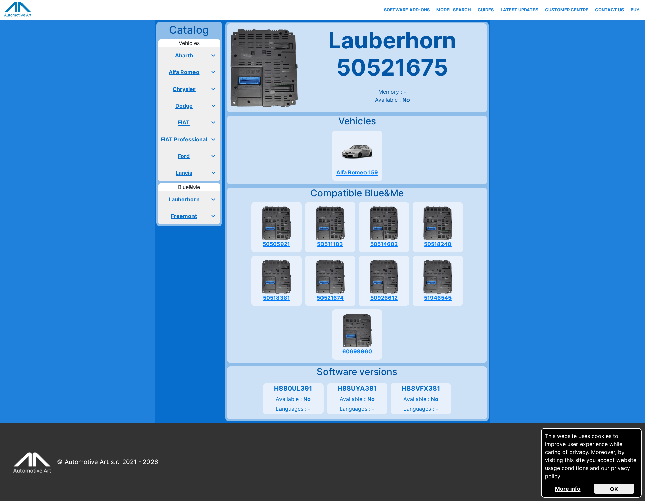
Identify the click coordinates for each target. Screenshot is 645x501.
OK (614, 489)
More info (567, 488)
